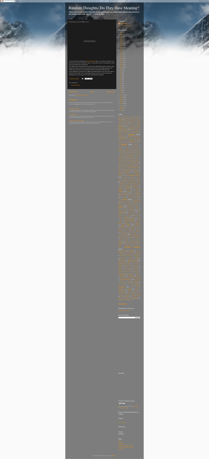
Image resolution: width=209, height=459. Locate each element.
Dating (126, 158)
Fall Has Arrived (73, 114)
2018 (121, 49)
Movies (138, 223)
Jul (120, 79)
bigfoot (124, 131)
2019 (121, 47)
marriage (126, 217)
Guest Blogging (127, 186)
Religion (131, 251)
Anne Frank (133, 122)
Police (119, 240)
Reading (132, 249)
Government (127, 185)
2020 (121, 45)
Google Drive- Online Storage (134, 183)
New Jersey (133, 228)
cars (137, 139)
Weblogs (129, 293)
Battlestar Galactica (134, 129)
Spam (125, 266)
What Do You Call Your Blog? (76, 120)
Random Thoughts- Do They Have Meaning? (104, 7)
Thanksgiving (126, 277)
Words (138, 295)
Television (122, 276)
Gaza (138, 180)
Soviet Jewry (135, 265)
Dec (121, 68)
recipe (137, 249)
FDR (132, 172)
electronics (130, 166)
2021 (121, 43)
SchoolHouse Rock (122, 257)
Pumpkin (134, 243)
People (125, 234)
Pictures (121, 237)
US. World (131, 285)
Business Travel (131, 137)
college (136, 146)
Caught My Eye (132, 141)
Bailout (121, 128)
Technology (121, 274)
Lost (125, 215)
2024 (121, 36)
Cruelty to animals (132, 153)
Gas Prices (133, 180)
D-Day (137, 155)
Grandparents (135, 185)
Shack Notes (121, 260)
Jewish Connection (125, 202)
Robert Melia (126, 252)
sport (130, 266)
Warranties (131, 292)
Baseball (130, 128)
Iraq (137, 197)
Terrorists (138, 276)
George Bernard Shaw (131, 181)
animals (125, 122)
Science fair (123, 259)
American (138, 119)
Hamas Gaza (135, 188)
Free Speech (125, 177)
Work (122, 296)
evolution (137, 169)
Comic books (135, 147)
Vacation (136, 287)
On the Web (127, 231)
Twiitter (130, 282)
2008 (121, 97)
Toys (125, 280)
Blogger (136, 132)
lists (129, 214)
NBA (119, 228)
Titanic (121, 280)
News (127, 229)
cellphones (120, 142)
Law (137, 209)
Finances (127, 173)
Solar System (135, 263)
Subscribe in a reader (123, 310)
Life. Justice (130, 212)
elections (124, 166)
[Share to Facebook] (90, 79)
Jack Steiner (123, 23)
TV (126, 282)
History (126, 193)
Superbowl (120, 271)
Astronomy (131, 124)
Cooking (132, 150)
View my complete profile (124, 25)
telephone (138, 274)
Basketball (137, 128)
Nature (133, 226)
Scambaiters (122, 255)
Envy (119, 169)
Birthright (120, 132)
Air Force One (136, 118)
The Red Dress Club (135, 277)
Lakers (124, 209)
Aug (121, 77)
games (119, 180)
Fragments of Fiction (134, 175)
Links (126, 214)
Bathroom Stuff (122, 129)
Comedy (127, 147)
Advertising (120, 118)
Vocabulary (121, 290)
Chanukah (133, 142)
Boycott (124, 136)
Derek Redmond (90, 61)
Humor (138, 196)
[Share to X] (88, 79)
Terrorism (130, 276)
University (120, 285)
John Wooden (128, 204)
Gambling (136, 178)
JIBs (131, 202)
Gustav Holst (135, 186)
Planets (121, 238)
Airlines (120, 119)
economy (136, 161)
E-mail (124, 161)
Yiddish (130, 299)
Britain (129, 136)
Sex (136, 259)
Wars (136, 292)
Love (130, 215)
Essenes (124, 169)
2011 (121, 64)
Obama (132, 229)
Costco (121, 152)
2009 (121, 95)
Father (119, 172)
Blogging (131, 135)
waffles (136, 290)
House (124, 196)
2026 (121, 32)
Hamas (127, 188)
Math (139, 217)
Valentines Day (121, 289)
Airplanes (127, 119)
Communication (135, 149)
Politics (120, 242)
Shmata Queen (121, 262)
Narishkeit (122, 226)
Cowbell (131, 152)
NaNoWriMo (137, 225)
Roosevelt (132, 252)
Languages (131, 209)
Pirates (126, 237)
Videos (129, 289)
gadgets (131, 178)
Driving (119, 161)
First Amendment (134, 173)
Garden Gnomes (126, 180)
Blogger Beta (121, 135)
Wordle (132, 295)
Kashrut (136, 206)
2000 (121, 107)
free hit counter (122, 422)
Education (134, 163)
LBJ (124, 210)
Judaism (120, 206)
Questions (131, 245)
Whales (121, 295)
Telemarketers (131, 274)
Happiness (120, 189)
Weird (139, 293)
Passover (128, 232)
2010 (121, 66)
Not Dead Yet (73, 100)
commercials (127, 149)
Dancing (130, 157)
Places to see (137, 237)
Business (122, 138)
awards (138, 126)
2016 (121, 54)
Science (137, 257)
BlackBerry (126, 132)
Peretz (119, 235)
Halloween (120, 188)
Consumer (127, 150)
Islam (119, 199)
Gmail (139, 181)
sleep (134, 262)
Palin (133, 231)
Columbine (120, 147)
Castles (119, 141)
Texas (121, 277)
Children (123, 144)
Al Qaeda (132, 119)
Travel (129, 281)
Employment (137, 166)
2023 (121, 39)
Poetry (131, 238)
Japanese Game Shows (124, 201)
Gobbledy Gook (123, 183)
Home (92, 92)
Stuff (131, 270)
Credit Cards (137, 152)
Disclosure (121, 449)
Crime (121, 153)
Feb (121, 90)
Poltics (127, 242)
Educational (120, 164)
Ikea (122, 197)
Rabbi (119, 247)
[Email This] (85, 79)
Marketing (120, 217)
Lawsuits (120, 210)
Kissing (137, 207)
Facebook (127, 170)
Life (133, 210)
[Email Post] (82, 78)
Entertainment (133, 167)
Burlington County (136, 136)
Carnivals (132, 139)
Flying (119, 175)
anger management (131, 121)
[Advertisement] (129, 345)
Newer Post (73, 92)
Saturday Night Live (128, 254)
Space (119, 267)
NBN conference (125, 228)
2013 (121, 60)
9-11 (137, 116)
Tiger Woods (137, 279)
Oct (121, 73)
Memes (121, 220)
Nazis (137, 226)
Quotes (136, 245)
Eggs (137, 164)
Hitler (132, 193)
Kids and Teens (130, 207)
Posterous (133, 242)
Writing (135, 298)
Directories (120, 160)
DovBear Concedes (74, 108)
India (125, 197)
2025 (121, 34)
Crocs (125, 153)
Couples (126, 152)
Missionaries (135, 221)
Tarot (131, 273)
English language (123, 167)
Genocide (123, 181)
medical (126, 218)
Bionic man (136, 131)
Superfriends (128, 271)
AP (137, 122)
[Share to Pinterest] (91, 79)
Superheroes (135, 271)
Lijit (135, 212)
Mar (121, 88)
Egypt (119, 166)
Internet (129, 197)
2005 (121, 103)
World (127, 296)
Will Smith (127, 295)
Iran (134, 197)
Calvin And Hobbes (124, 139)
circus (119, 146)
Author (128, 126)
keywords (120, 207)
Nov (121, 70)
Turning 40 (122, 282)
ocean (137, 229)
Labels (119, 209)
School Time (135, 255)
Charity (138, 142)
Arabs (119, 124)
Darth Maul (136, 157)
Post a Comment (75, 85)
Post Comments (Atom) (82, 95)
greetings (120, 186)
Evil (132, 169)
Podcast (126, 238)
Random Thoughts (132, 247)
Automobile (133, 126)
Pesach (124, 235)
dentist (137, 158)
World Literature (135, 296)
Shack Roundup (132, 260)
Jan (121, 92)
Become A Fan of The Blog (125, 445)
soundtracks (127, 265)
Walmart (120, 292)
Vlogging (137, 289)
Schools (131, 257)
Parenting (138, 231)
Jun (121, 81)
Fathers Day (126, 172)
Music (128, 225)
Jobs (135, 202)
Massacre (134, 217)
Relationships (121, 251)
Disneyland (131, 160)
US (125, 285)
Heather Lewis (136, 191)
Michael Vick (127, 221)
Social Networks (127, 263)
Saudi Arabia (137, 254)
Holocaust (123, 194)
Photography (137, 236)
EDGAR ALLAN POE (123, 163)
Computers (120, 150)
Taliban (127, 273)
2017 (121, 51)
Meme (139, 218)
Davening (132, 158)
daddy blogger (121, 157)
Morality (127, 223)
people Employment (134, 234)
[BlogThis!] (87, 79)
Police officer (126, 240)
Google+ (121, 185)
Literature (134, 214)
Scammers (129, 255)
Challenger (127, 142)
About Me (120, 443)
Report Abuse (122, 304)
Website (134, 293)
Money (120, 223)
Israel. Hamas (135, 199)
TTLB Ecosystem (136, 280)
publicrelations (127, 243)
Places (131, 237)
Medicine (132, 218)
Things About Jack (125, 279)
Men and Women (129, 220)
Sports (135, 267)
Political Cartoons (134, 240)
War (125, 292)
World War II (121, 298)
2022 (121, 41)
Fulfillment (126, 178)
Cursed (121, 155)
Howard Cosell (131, 196)
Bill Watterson (130, 131)
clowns (131, 146)
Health (128, 191)
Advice (126, 118)
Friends (131, 177)
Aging (130, 118)
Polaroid (136, 238)
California (138, 137)
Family (135, 170)
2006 (121, 101)
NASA (129, 226)
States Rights (135, 268)
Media (121, 218)
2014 (121, 58)
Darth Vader (120, 158)
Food (124, 175)
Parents (122, 232)
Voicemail (130, 290)
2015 (121, 56)
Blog (132, 132)
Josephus (136, 204)
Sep (121, 75)
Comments (120, 149)
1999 (121, 110)
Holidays (138, 193)
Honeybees (134, 194)
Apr (121, 85)
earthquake (129, 161)
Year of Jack (125, 299)
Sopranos (120, 265)
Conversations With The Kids (125, 447)
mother (132, 223)
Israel (125, 199)
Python (125, 245)
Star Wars (127, 268)
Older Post (111, 92)
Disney (125, 160)
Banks (125, 128)
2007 (121, 99)
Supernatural (120, 273)
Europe (128, 169)
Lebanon (128, 210)
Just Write (130, 206)
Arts (125, 124)
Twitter (136, 282)
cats (125, 141)
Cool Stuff (138, 150)
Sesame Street (131, 259)
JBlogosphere (136, 201)
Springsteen (120, 268)
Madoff (136, 215)
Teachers (136, 273)
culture (138, 153)
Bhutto (119, 131)
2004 (121, 105)
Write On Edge (129, 298)
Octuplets (120, 231)
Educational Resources (129, 164)
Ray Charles (125, 249)
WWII (119, 299)
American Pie (122, 121)
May (121, 83)
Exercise (120, 170)
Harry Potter (129, 189)
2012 (121, 62)
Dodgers (137, 160)
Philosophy (130, 235)
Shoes (129, 262)
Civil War (125, 146)
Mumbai (123, 225)
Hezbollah (120, 193)
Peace (134, 232)
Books (119, 136)
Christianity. (135, 144)
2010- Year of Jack (128, 116)
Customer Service (129, 155)
